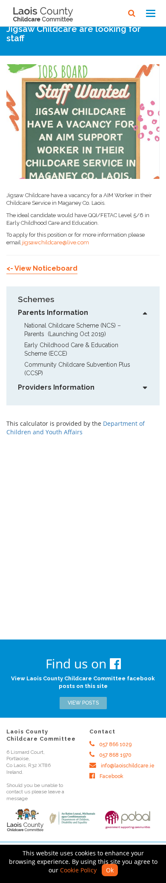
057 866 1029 (115, 744)
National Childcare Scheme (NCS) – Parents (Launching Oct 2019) (73, 329)
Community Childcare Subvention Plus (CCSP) (78, 368)
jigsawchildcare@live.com (55, 242)
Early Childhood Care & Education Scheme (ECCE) (72, 349)
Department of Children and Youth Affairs (75, 427)
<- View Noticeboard (41, 268)
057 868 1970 (115, 755)
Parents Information (53, 312)
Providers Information (56, 387)
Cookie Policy (78, 870)
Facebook (110, 776)
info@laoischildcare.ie (127, 766)
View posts (83, 703)
